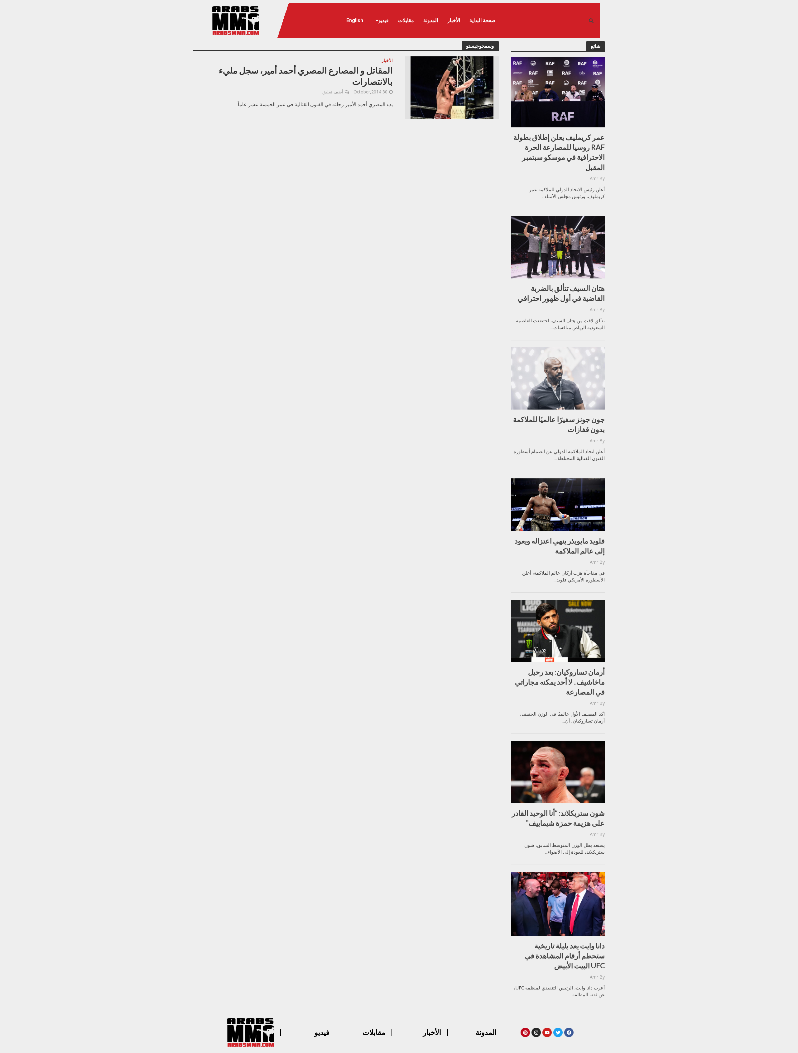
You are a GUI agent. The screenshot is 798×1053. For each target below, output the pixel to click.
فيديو (383, 20)
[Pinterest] (525, 1032)
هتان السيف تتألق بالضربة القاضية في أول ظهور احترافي (561, 293)
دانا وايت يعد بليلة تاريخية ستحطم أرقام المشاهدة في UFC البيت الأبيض (565, 955)
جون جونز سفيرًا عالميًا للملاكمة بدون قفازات (559, 424)
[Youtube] (547, 1032)
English (354, 20)
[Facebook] (569, 1032)
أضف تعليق (332, 92)
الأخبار (453, 20)
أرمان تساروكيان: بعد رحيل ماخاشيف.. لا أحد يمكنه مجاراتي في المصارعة (560, 681)
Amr (594, 178)
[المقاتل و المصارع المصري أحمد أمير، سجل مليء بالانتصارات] (452, 86)
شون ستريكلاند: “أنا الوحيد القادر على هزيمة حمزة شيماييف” (558, 818)
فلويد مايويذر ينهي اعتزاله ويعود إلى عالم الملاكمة (560, 545)
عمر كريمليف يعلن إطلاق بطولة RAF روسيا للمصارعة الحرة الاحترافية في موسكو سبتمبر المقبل (559, 152)
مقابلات (406, 20)
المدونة (430, 20)
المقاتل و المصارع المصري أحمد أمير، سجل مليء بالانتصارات (306, 76)
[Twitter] (558, 1032)
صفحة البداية (482, 20)
